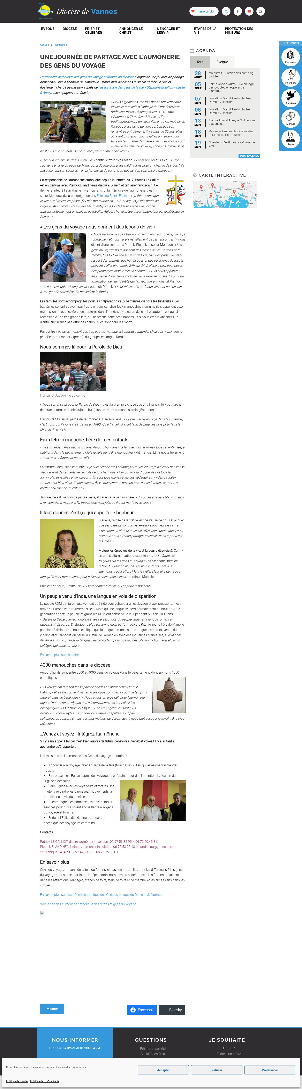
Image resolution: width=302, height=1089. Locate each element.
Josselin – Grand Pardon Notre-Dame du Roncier (230, 100)
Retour (53, 1009)
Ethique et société (153, 1048)
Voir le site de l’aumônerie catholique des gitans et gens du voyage (88, 904)
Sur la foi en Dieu (153, 1054)
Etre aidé (228, 1048)
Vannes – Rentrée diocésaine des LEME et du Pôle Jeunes (231, 133)
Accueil (44, 45)
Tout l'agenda (249, 156)
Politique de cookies (17, 1081)
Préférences (270, 1070)
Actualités (61, 45)
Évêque (222, 62)
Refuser (216, 1070)
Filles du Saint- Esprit (112, 195)
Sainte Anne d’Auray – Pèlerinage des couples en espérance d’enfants (231, 87)
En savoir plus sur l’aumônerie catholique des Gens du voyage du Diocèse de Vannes (101, 894)
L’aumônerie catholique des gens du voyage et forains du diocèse (87, 77)
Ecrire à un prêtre (229, 1054)
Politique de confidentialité (44, 1081)
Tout (200, 62)
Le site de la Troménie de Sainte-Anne (75, 1048)
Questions (151, 1040)
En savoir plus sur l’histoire (59, 654)
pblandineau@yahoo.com (154, 846)
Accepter (163, 1070)
